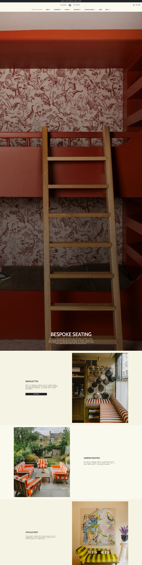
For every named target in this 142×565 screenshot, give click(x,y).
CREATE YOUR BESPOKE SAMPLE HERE (71, 1)
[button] (136, 4)
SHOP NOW (36, 394)
